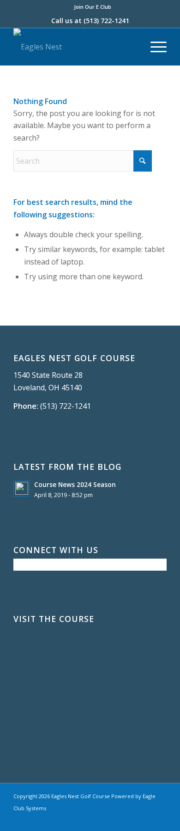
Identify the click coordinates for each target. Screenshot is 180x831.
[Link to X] (132, 819)
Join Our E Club (92, 6)
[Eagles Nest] (74, 46)
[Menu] (154, 46)
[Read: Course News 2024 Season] (21, 488)
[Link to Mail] (160, 819)
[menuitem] (92, 7)
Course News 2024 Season (75, 484)
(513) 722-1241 (106, 20)
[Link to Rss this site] (146, 819)
